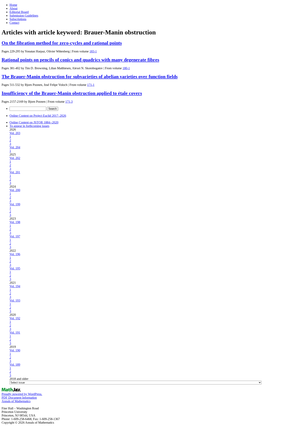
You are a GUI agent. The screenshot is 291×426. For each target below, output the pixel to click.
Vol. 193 (15, 300)
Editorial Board (19, 12)
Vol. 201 (15, 172)
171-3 (69, 101)
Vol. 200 (15, 190)
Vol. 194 (15, 286)
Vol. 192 (15, 318)
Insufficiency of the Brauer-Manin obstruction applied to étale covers (72, 93)
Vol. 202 (15, 158)
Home (13, 5)
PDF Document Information (19, 397)
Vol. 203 (15, 133)
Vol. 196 (15, 254)
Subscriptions (18, 19)
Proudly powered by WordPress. (22, 394)
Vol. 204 (15, 147)
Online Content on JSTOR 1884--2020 (34, 122)
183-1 (93, 51)
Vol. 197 (15, 236)
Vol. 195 (15, 268)
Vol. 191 (15, 332)
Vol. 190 (15, 350)
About (13, 8)
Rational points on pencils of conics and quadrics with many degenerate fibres (80, 59)
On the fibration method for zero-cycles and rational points (62, 43)
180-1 (126, 68)
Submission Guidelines (24, 15)
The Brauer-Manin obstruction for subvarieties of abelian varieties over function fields (90, 76)
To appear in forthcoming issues (29, 126)
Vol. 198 (15, 222)
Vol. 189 (15, 364)
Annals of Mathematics (16, 401)
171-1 (90, 84)
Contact (14, 22)
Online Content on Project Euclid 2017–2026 (38, 115)
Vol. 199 (15, 204)
